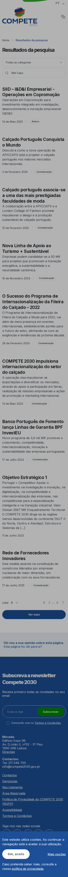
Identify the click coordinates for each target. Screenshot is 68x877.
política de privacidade (27, 869)
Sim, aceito (16, 854)
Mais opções (57, 854)
